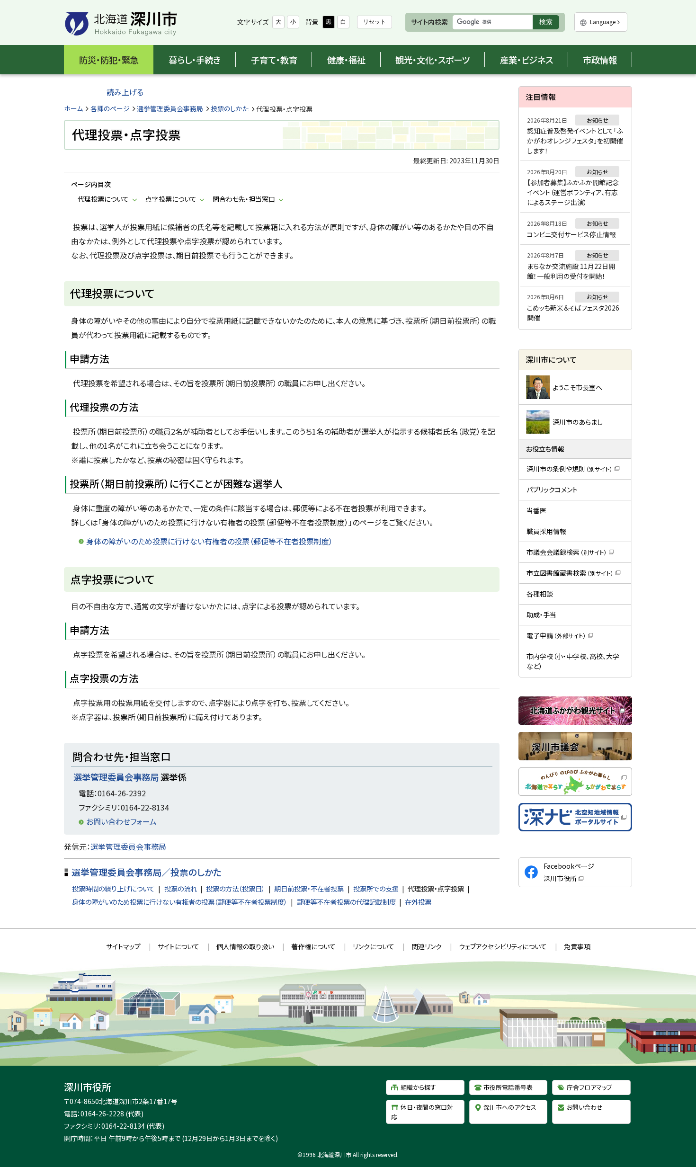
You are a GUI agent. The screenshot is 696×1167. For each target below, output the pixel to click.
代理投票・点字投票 (436, 888)
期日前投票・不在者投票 (309, 888)
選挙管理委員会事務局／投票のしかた (146, 871)
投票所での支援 (376, 888)
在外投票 (418, 902)
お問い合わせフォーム (121, 821)
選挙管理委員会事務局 (170, 108)
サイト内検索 (429, 22)
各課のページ (110, 108)
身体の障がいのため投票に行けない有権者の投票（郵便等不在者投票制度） (179, 902)
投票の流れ (180, 888)
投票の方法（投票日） (235, 888)
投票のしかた (230, 108)
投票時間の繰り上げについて (113, 888)
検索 (549, 23)
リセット (374, 21)
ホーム (73, 108)
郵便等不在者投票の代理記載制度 (346, 902)
